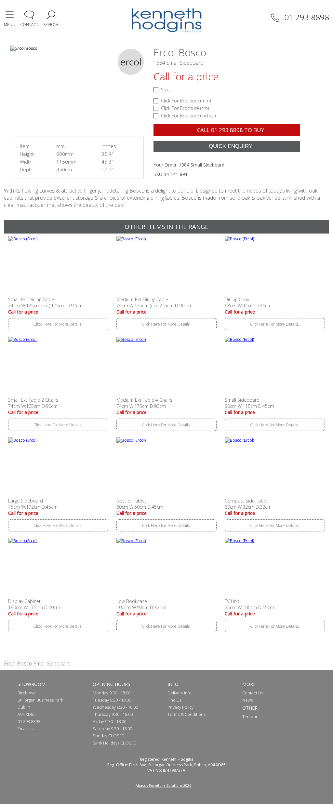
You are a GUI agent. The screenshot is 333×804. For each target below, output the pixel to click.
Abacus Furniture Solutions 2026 (163, 785)
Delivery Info (179, 693)
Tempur (250, 716)
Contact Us (252, 693)
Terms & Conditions (186, 714)
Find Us (174, 700)
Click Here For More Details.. (58, 324)
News (247, 700)
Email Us (25, 728)
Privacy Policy (180, 707)
